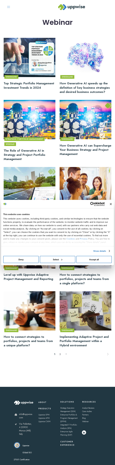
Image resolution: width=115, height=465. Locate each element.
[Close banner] (111, 204)
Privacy (84, 239)
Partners (85, 414)
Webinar (85, 421)
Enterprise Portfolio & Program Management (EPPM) (69, 418)
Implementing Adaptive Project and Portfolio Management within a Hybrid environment (84, 340)
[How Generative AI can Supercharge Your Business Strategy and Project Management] (85, 119)
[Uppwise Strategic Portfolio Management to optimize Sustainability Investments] (29, 186)
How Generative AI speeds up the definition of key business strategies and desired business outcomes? (85, 87)
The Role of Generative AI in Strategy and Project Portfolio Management (24, 154)
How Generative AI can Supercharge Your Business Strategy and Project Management (85, 149)
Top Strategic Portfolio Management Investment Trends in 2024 (29, 85)
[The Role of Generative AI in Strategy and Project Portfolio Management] (29, 119)
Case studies (87, 411)
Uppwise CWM (44, 421)
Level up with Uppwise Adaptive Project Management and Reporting (28, 276)
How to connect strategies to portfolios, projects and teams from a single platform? (84, 278)
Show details (99, 251)
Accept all (94, 259)
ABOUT (42, 402)
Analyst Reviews (88, 408)
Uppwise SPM (43, 414)
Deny (21, 259)
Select (56, 259)
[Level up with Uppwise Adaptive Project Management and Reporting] (85, 186)
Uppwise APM (44, 418)
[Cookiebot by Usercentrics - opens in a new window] (92, 204)
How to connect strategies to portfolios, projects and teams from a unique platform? (28, 340)
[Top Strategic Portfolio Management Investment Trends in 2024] (29, 57)
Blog (84, 418)
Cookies (70, 239)
